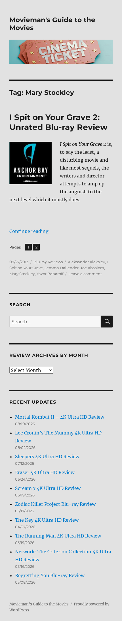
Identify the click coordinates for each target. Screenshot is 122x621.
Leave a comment (85, 273)
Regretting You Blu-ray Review (50, 575)
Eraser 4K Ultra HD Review (44, 472)
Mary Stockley (22, 273)
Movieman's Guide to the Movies (39, 604)
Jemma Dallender (62, 267)
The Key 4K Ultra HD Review (47, 520)
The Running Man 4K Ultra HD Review (58, 536)
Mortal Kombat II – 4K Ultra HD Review (59, 417)
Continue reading (29, 231)
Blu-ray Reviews (48, 262)
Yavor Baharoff (50, 273)
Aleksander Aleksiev (86, 262)
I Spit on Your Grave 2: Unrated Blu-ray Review (58, 122)
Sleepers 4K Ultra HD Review (47, 456)
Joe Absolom (92, 267)
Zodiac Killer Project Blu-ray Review (55, 504)
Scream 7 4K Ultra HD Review (48, 488)
